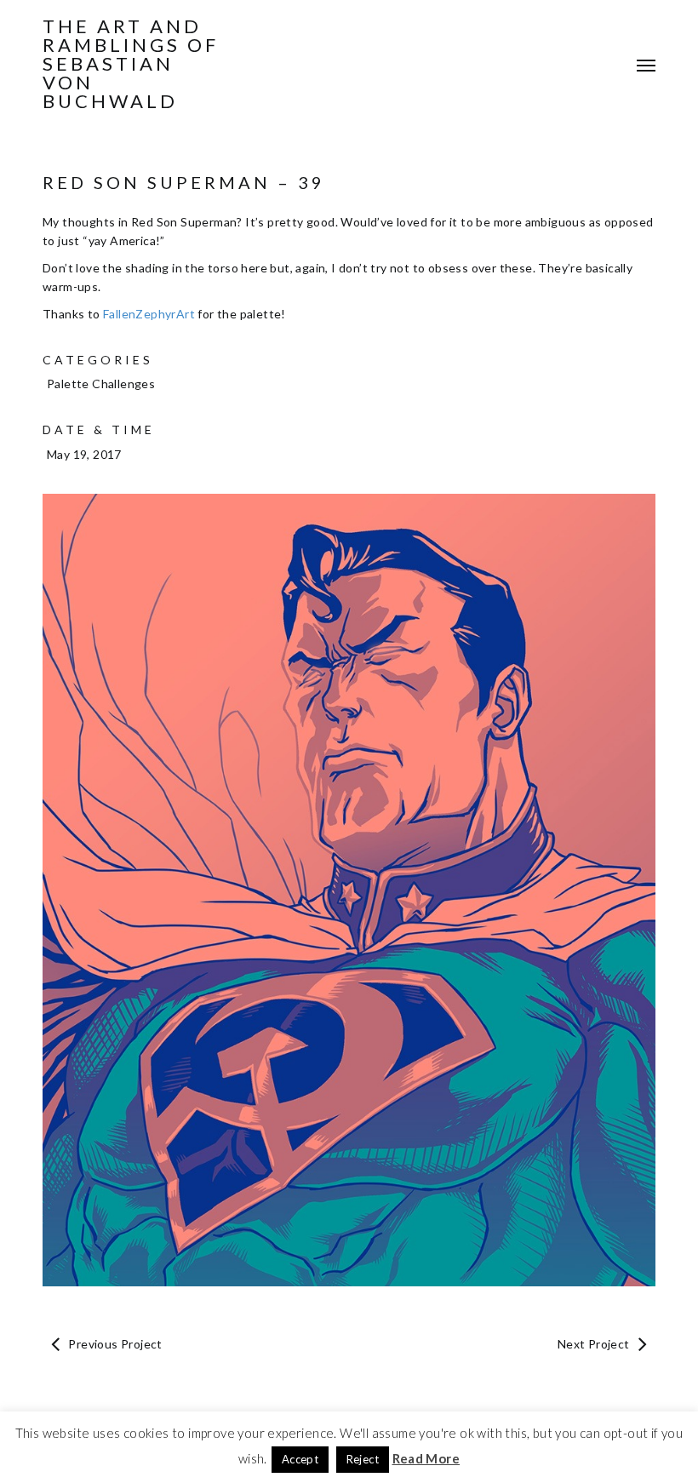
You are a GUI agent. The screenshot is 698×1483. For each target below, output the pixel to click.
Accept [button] (300, 1459)
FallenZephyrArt (149, 313)
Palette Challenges (101, 383)
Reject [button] (362, 1459)
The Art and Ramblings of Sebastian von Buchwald (131, 64)
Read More (426, 1458)
